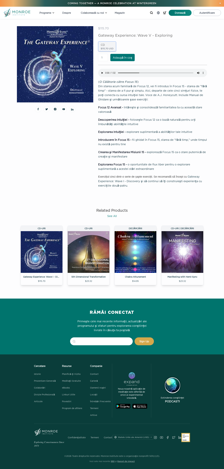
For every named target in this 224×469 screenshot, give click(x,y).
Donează (180, 12)
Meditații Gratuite (71, 381)
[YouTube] (161, 437)
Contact (94, 374)
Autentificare (207, 12)
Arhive (93, 415)
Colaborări (39, 388)
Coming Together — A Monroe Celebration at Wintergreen (112, 3)
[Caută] (151, 12)
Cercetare (39, 366)
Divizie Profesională (44, 394)
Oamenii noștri (98, 388)
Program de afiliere (72, 408)
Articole (38, 401)
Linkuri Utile (68, 394)
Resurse (66, 366)
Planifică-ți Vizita (71, 374)
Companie (96, 366)
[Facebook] (167, 437)
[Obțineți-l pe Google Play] (123, 406)
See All (112, 216)
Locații (93, 394)
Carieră (94, 381)
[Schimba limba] (158, 12)
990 (113, 461)
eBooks (66, 388)
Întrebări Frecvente (100, 401)
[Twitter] (173, 437)
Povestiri (66, 401)
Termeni (94, 408)
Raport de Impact (126, 461)
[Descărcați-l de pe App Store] (139, 406)
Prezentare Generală (45, 381)
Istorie (37, 374)
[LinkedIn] (179, 437)
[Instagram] (155, 437)
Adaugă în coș (122, 57)
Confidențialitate (77, 437)
